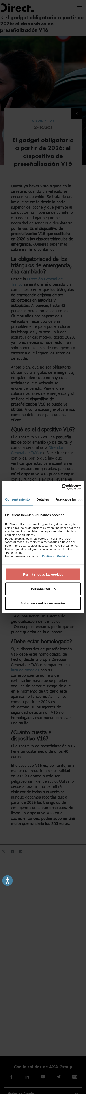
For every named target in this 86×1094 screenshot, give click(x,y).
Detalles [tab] (42, 499)
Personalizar (40, 589)
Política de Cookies (55, 556)
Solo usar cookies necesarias (43, 603)
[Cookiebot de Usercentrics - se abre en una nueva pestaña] (62, 487)
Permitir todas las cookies (43, 574)
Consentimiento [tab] (17, 499)
